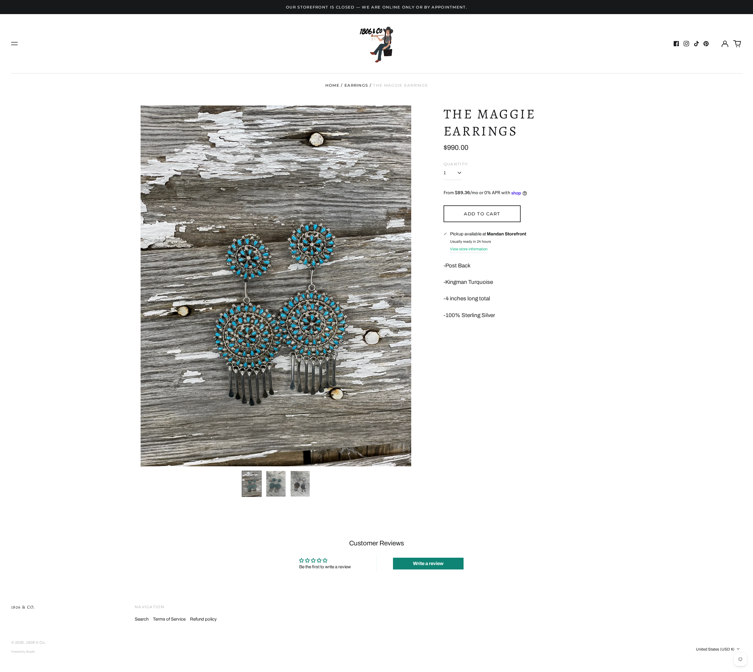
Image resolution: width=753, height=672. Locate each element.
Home (332, 85)
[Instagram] (686, 43)
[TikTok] (696, 43)
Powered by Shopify (23, 651)
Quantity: (456, 164)
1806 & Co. (23, 607)
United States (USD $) (715, 649)
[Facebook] (676, 43)
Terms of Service (169, 619)
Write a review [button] (428, 563)
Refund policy (203, 619)
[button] (737, 44)
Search (142, 619)
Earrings (356, 85)
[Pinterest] (706, 43)
